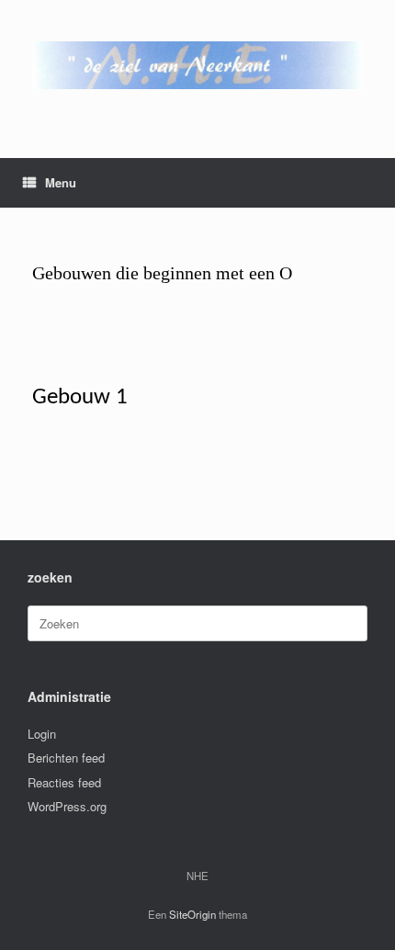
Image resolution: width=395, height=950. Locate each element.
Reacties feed (64, 782)
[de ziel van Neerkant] (197, 65)
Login (42, 733)
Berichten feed (66, 757)
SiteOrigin (192, 914)
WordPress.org (67, 806)
